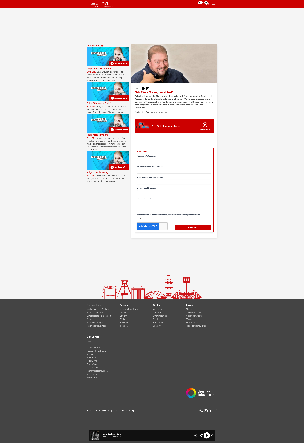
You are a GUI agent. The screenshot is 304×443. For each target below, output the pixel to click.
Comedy (157, 326)
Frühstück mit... (159, 322)
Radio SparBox (93, 347)
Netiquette (91, 357)
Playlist (189, 309)
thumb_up (212, 435)
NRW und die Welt (95, 312)
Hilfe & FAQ (92, 361)
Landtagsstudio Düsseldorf (99, 316)
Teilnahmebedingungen (97, 371)
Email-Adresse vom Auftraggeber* (150, 177)
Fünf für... (190, 319)
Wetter (123, 312)
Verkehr (123, 316)
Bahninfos (124, 322)
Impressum (92, 374)
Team (89, 341)
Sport (89, 319)
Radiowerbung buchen (97, 351)
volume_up (195, 435)
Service (124, 305)
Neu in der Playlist (194, 312)
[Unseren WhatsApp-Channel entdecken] (201, 411)
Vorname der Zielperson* (146, 188)
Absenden (193, 227)
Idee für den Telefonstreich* (148, 199)
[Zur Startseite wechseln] (94, 4)
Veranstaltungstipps (129, 309)
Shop (89, 344)
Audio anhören (119, 63)
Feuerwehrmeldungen (96, 326)
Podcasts (157, 312)
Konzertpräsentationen (196, 326)
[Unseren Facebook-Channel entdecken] (211, 411)
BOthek (123, 319)
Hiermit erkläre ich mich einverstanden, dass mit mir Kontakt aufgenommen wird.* (169, 215)
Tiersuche (124, 326)
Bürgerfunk (92, 364)
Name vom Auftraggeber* (147, 156)
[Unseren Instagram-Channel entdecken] (215, 411)
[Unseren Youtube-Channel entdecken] (206, 411)
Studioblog (158, 319)
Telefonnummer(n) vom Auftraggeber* (152, 167)
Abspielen (205, 125)
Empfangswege (160, 316)
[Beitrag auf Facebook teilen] (143, 88)
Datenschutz (92, 367)
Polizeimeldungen (95, 322)
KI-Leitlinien (92, 377)
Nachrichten (94, 305)
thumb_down (201, 435)
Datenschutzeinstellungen (124, 411)
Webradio (157, 309)
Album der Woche (194, 316)
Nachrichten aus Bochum (98, 309)
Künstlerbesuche (193, 322)
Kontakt (90, 354)
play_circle (207, 435)
